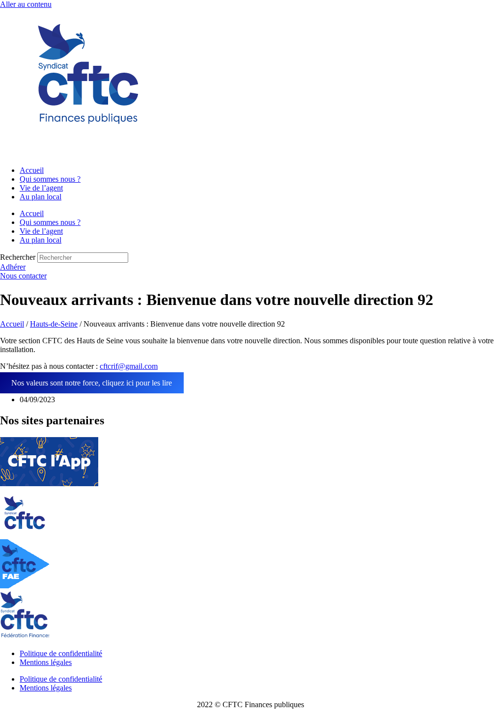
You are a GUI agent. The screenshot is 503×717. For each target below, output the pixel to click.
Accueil (32, 170)
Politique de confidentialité (61, 653)
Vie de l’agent (41, 188)
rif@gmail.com (134, 366)
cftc (105, 366)
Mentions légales (46, 662)
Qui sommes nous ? (50, 179)
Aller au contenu (26, 4)
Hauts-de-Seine (54, 324)
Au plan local (40, 197)
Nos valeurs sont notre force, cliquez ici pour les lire (91, 383)
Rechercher (18, 257)
